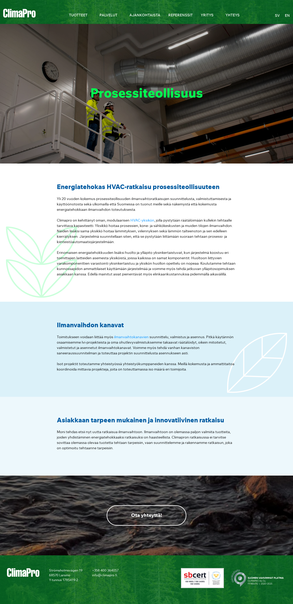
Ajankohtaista (144, 15)
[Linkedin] (131, 571)
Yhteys (232, 15)
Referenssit (180, 15)
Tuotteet (78, 15)
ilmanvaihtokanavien (131, 337)
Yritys (207, 15)
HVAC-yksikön (142, 220)
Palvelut (108, 15)
